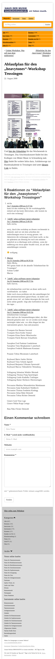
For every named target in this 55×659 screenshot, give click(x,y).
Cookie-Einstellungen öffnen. (26, 646)
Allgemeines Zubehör (10, 628)
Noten (24, 18)
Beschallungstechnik (10, 633)
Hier (6, 161)
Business (31, 32)
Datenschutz (14, 646)
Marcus (10, 258)
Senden (9, 500)
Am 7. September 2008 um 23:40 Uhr (19, 222)
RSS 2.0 (12, 179)
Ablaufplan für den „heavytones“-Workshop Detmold (41, 53)
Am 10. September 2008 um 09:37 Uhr (20, 281)
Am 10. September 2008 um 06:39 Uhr (20, 261)
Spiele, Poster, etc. (9, 583)
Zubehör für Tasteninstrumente (12, 623)
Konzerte (5, 39)
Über (29, 45)
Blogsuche (7, 18)
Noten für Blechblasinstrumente (13, 565)
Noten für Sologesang (10, 573)
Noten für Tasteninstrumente (12, 560)
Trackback (10, 182)
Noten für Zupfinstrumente (11, 570)
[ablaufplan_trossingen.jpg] (27, 121)
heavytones (6, 36)
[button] (27, 517)
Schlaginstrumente (9, 610)
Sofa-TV (5, 45)
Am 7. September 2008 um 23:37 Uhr (19, 206)
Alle (4, 32)
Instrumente (16, 18)
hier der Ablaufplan (17, 151)
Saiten (6, 636)
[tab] (27, 517)
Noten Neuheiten (9, 595)
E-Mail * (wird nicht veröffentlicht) (19, 435)
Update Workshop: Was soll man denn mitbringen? (14, 53)
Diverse (6, 588)
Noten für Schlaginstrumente (12, 578)
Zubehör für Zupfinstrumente (12, 618)
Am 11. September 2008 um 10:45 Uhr (20, 312)
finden (47, 25)
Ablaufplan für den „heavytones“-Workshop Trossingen (25, 69)
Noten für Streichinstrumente (12, 567)
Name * (7, 425)
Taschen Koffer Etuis (10, 631)
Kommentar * (10, 455)
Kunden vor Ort (33, 39)
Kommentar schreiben (39, 179)
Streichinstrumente (9, 605)
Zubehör (31, 18)
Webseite (8, 445)
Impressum (7, 646)
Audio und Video (9, 585)
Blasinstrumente (8, 603)
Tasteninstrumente (9, 608)
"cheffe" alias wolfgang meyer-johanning (23, 219)
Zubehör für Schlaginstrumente (13, 625)
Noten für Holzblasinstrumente (13, 562)
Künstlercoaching (8, 42)
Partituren (7, 580)
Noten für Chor (8, 575)
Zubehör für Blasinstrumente (12, 615)
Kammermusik (8, 590)
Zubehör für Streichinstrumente (13, 620)
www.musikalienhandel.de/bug (13, 642)
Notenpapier (7, 593)
